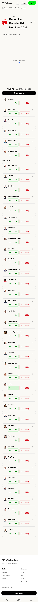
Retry (18, 66)
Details (27, 93)
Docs (21, 583)
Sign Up (30, 3)
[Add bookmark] (32, 24)
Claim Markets (15, 8)
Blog (21, 579)
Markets (9, 93)
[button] (18, 105)
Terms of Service (25, 586)
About (22, 576)
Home (6, 8)
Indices (25, 8)
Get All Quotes (19, 97)
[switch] (16, 3)
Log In (23, 3)
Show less (5, 165)
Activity (19, 93)
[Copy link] (29, 24)
